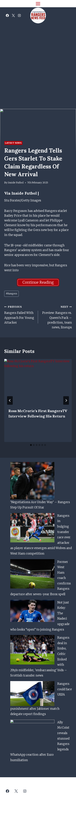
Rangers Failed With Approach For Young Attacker (19, 314)
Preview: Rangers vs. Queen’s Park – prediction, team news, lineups (57, 317)
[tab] (31, 445)
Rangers (11, 293)
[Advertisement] (38, 63)
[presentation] (38, 381)
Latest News (13, 143)
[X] (13, 16)
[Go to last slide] (10, 400)
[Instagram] (19, 16)
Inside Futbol (16, 182)
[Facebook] (7, 16)
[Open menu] (38, 3)
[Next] (66, 400)
